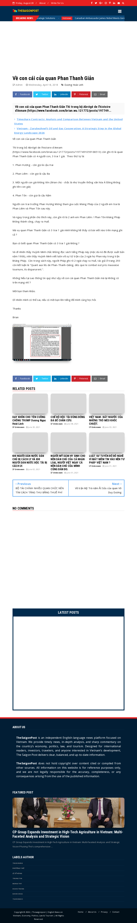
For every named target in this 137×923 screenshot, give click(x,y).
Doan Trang (18, 889)
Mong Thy (17, 883)
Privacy (104, 912)
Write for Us (57, 3)
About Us (92, 912)
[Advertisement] (68, 44)
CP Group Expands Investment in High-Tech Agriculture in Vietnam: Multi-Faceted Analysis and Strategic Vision (68, 834)
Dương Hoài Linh (73, 84)
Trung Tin (17, 878)
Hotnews (45, 18)
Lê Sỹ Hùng (17, 873)
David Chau (18, 894)
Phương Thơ (18, 868)
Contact (115, 912)
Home (81, 912)
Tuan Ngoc (18, 899)
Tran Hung (18, 863)
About (42, 3)
